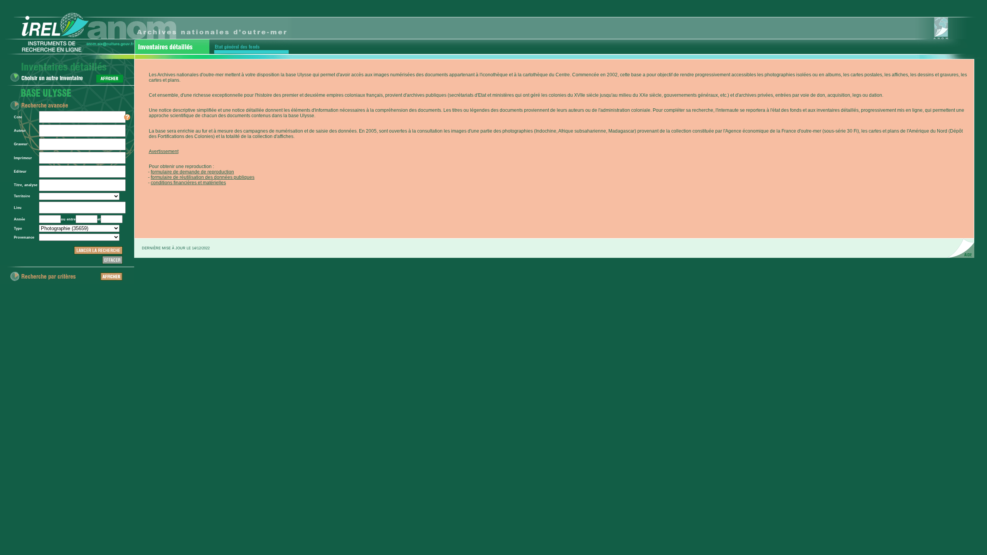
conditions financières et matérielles (188, 182)
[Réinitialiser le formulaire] (112, 263)
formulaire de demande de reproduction (192, 172)
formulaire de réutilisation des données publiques (202, 177)
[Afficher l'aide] (127, 119)
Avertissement (164, 151)
